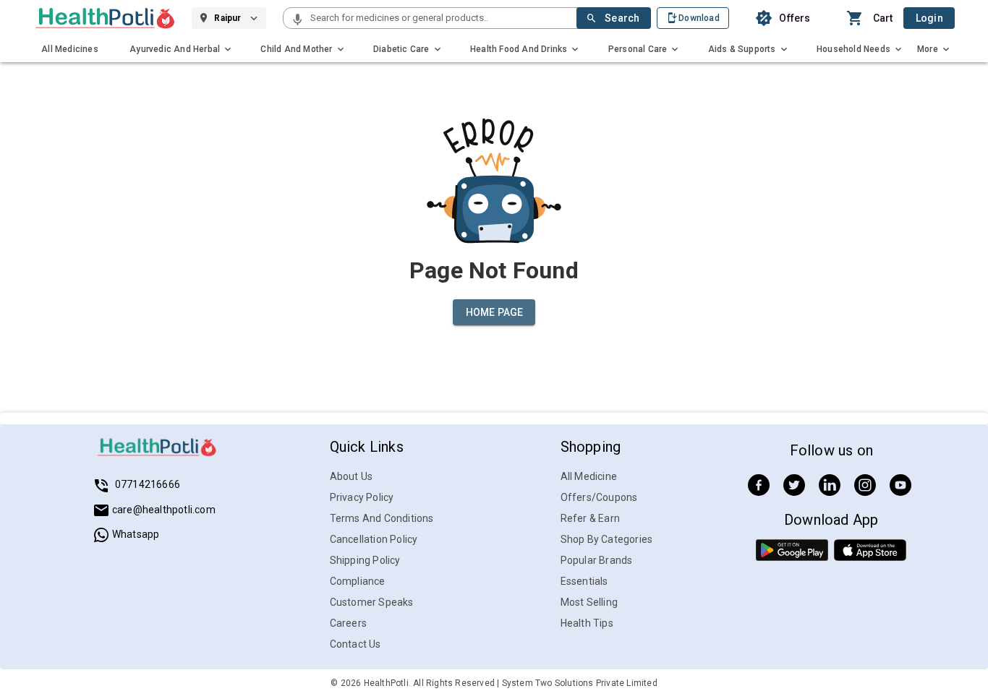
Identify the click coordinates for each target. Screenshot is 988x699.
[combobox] (442, 18)
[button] (297, 20)
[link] (105, 18)
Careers (348, 623)
